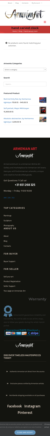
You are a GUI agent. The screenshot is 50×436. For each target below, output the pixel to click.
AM (5, 197)
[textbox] (25, 69)
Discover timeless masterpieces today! (22, 356)
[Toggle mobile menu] (45, 22)
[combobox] (25, 69)
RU (13, 197)
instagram (32, 406)
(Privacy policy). (47, 425)
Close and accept (25, 432)
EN (9, 197)
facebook (14, 406)
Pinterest (25, 412)
